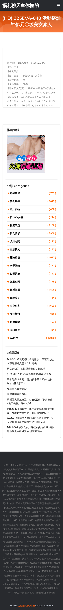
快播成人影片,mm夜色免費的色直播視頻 (23, 507)
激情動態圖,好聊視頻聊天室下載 (19, 571)
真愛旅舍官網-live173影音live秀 (19, 575)
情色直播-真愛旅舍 (45, 575)
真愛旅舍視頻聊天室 (13, 516)
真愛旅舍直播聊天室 (34, 516)
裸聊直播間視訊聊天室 (20, 512)
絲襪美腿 (33, 193)
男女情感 (33, 233)
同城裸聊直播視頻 (17, 394)
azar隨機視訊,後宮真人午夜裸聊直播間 (22, 499)
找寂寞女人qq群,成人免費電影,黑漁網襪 (41, 558)
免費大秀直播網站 (17, 388)
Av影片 (33, 337)
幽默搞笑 (33, 249)
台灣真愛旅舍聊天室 (45, 592)
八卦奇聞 (33, 241)
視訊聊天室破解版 (48, 537)
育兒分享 (33, 305)
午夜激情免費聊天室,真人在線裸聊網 (42, 567)
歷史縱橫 (33, 257)
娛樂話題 (33, 289)
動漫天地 (33, 273)
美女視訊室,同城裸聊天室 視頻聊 (40, 550)
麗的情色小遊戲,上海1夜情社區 (45, 495)
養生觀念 (33, 313)
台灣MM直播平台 (46, 533)
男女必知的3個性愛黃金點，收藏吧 (26, 368)
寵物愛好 (33, 297)
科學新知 (33, 265)
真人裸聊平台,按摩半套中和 (30, 473)
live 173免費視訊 (30, 537)
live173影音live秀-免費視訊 (21, 592)
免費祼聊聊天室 (27, 524)
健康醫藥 (33, 321)
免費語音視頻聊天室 (45, 520)
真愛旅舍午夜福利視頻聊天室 (46, 512)
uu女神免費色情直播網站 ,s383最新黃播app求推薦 (28, 563)
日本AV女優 (33, 217)
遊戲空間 (33, 281)
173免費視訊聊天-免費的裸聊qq (44, 465)
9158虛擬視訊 (32, 469)
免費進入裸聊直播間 (46, 580)
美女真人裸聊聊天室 (14, 469)
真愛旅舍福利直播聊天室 (46, 588)
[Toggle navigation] (58, 4)
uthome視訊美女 (11, 584)
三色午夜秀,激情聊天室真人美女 (37, 584)
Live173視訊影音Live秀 (22, 520)
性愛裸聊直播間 (48, 469)
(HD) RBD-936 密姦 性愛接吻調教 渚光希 (29, 374)
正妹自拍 (33, 209)
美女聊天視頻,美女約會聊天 (20, 486)
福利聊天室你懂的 (26, 605)
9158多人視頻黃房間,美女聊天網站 (43, 541)
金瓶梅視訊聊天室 (45, 524)
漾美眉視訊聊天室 (24, 588)
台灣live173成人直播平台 (15, 465)
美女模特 (33, 201)
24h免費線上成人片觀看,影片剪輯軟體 (22, 546)
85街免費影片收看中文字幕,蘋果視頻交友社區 (37, 503)
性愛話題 (33, 225)
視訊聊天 (33, 329)
